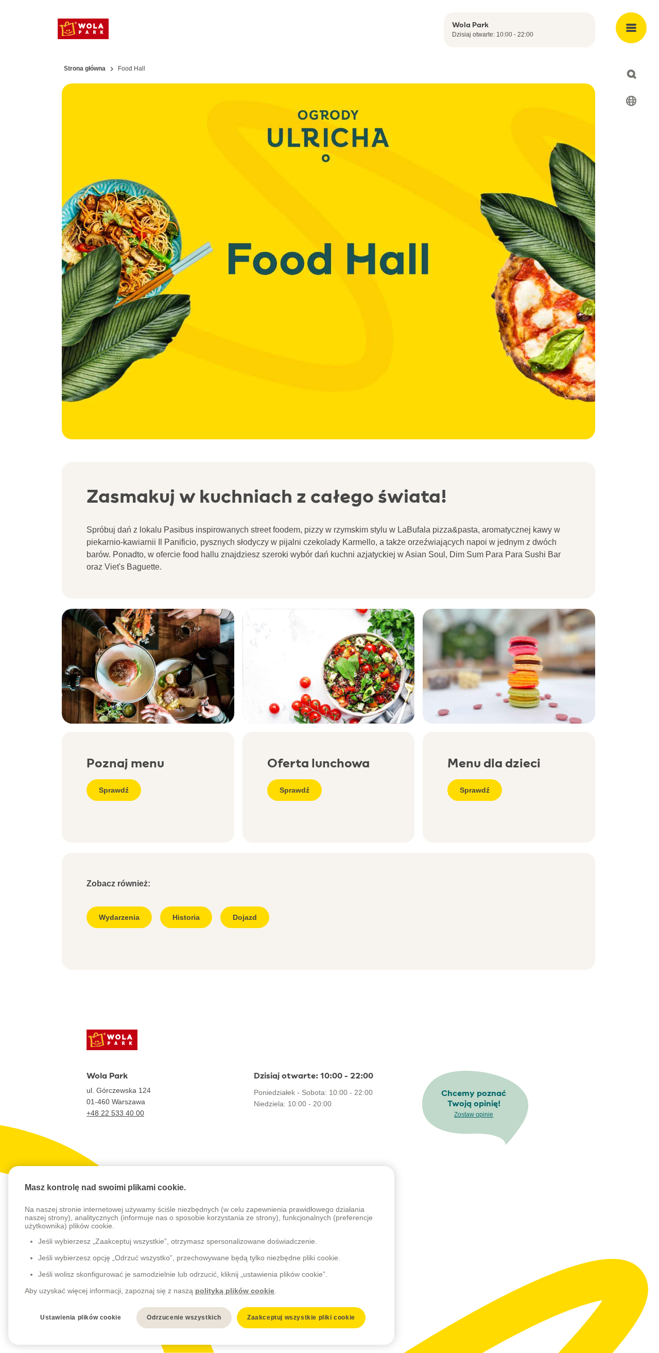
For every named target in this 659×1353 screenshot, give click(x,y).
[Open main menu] (631, 27)
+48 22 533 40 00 (115, 1113)
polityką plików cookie (234, 1291)
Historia (186, 917)
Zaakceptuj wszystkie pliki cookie (301, 1317)
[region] (201, 1255)
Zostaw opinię (473, 1114)
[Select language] (631, 101)
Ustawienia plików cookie (80, 1317)
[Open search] (631, 74)
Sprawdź (114, 790)
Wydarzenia (119, 917)
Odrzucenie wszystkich (184, 1317)
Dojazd (245, 917)
